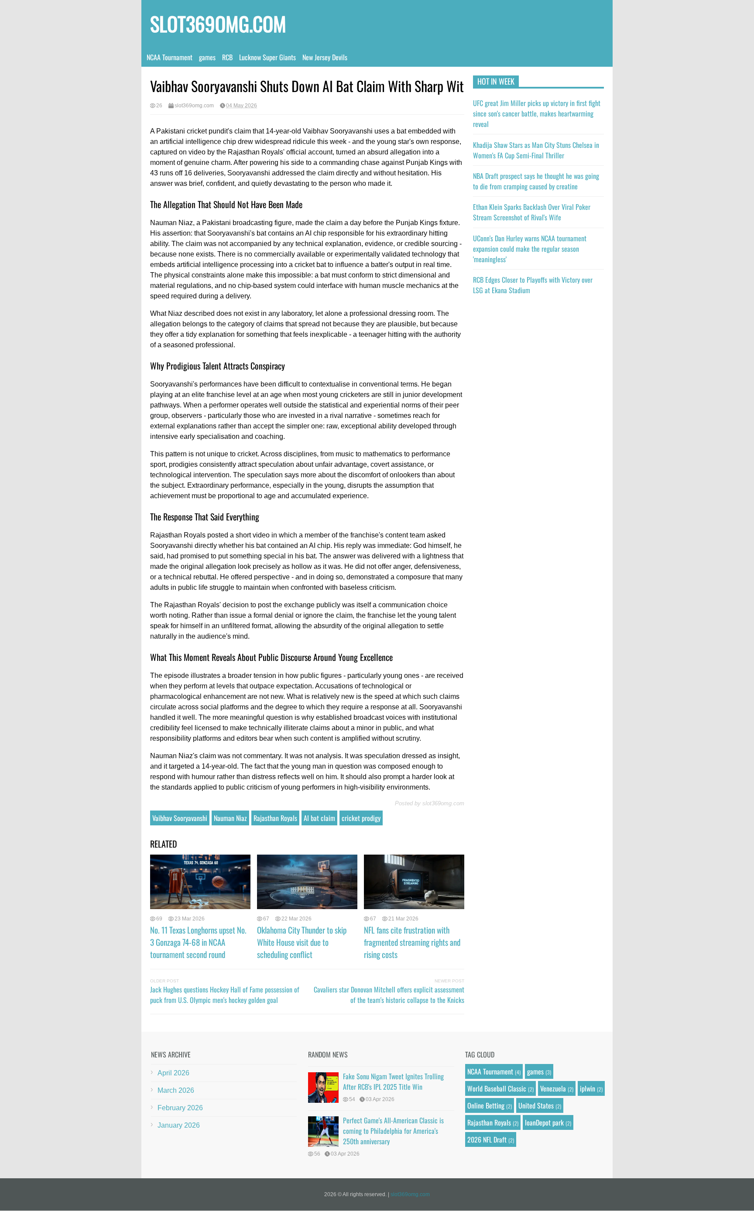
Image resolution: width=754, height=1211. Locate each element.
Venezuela (553, 1088)
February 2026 (180, 1108)
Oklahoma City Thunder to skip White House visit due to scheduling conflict (301, 942)
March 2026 (176, 1090)
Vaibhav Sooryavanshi (179, 818)
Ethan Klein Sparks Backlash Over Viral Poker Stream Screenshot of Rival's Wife (531, 212)
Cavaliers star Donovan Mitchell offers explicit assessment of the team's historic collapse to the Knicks (389, 994)
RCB (227, 57)
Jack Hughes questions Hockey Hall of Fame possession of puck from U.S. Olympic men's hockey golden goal (224, 994)
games (207, 57)
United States (536, 1105)
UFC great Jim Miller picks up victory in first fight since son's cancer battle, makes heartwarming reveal (536, 113)
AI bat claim (319, 818)
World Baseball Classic (496, 1088)
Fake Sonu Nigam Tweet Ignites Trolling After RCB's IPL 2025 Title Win (393, 1081)
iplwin (587, 1088)
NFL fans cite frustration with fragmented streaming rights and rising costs (412, 942)
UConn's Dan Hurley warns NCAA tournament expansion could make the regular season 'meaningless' (529, 248)
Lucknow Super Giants (267, 57)
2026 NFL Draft (487, 1139)
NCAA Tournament (169, 57)
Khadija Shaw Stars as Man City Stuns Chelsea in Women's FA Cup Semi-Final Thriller (536, 150)
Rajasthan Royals (275, 818)
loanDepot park (544, 1122)
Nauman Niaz (230, 818)
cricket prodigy (361, 818)
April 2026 (173, 1073)
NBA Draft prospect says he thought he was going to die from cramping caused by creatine (536, 181)
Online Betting (485, 1105)
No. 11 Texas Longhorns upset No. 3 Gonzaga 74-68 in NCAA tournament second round (198, 942)
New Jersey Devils (324, 57)
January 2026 (179, 1125)
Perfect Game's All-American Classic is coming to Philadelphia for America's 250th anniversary (393, 1130)
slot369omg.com (218, 23)
